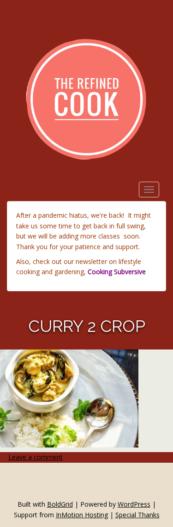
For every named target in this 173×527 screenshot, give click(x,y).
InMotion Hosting (82, 514)
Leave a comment (35, 457)
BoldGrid (60, 504)
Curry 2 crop (86, 326)
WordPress (134, 504)
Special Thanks (137, 514)
